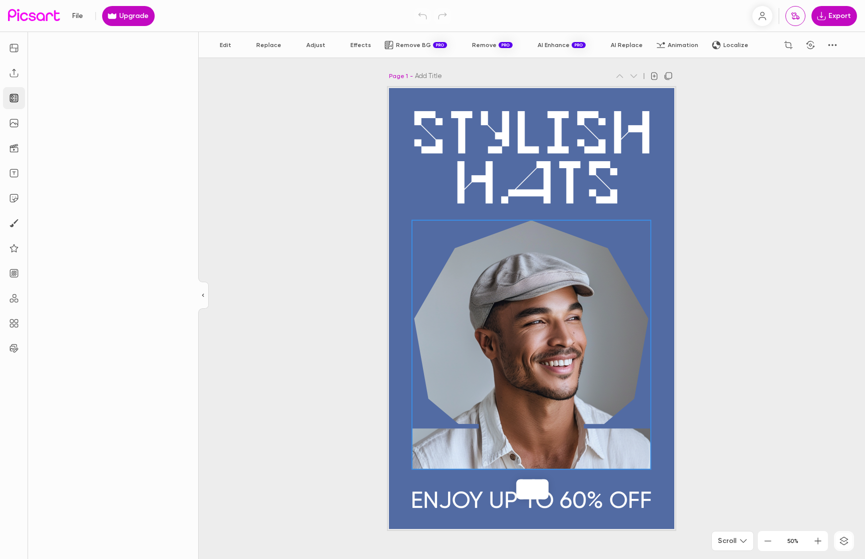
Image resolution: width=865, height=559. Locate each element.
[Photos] (14, 123)
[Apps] (14, 298)
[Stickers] (14, 198)
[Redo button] (443, 16)
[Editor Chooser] (203, 295)
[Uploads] (14, 73)
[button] (432, 279)
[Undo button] (422, 16)
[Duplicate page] (668, 76)
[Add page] (654, 76)
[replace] (522, 489)
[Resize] (14, 48)
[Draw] (14, 223)
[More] (544, 489)
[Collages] (14, 323)
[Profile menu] (762, 16)
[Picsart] (34, 16)
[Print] (795, 16)
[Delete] (534, 489)
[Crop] (788, 45)
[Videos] (14, 148)
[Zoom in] (818, 541)
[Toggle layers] (844, 541)
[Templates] (14, 98)
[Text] (14, 173)
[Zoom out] (768, 541)
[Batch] (14, 348)
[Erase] (766, 45)
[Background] (14, 273)
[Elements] (14, 248)
